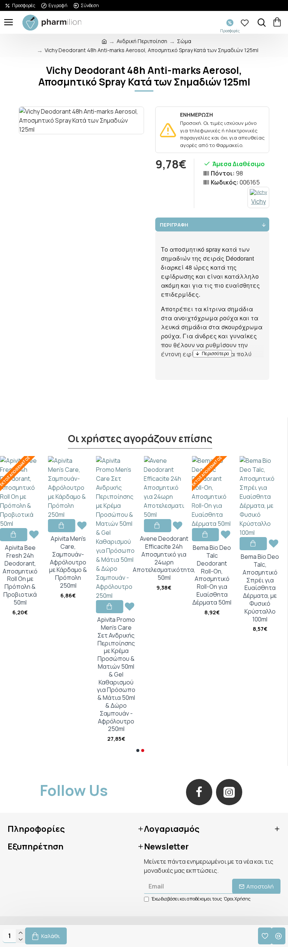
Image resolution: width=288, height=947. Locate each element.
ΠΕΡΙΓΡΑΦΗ (174, 224)
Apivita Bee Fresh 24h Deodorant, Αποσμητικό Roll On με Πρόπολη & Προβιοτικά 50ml (20, 575)
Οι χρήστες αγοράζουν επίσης (140, 438)
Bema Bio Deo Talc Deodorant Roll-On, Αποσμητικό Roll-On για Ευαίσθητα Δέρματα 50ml (211, 575)
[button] (137, 750)
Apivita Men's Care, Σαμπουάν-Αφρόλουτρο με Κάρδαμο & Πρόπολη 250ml (68, 562)
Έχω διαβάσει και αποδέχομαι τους (201, 899)
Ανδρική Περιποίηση (142, 41)
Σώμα (184, 41)
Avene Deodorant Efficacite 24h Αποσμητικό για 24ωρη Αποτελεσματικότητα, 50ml (164, 558)
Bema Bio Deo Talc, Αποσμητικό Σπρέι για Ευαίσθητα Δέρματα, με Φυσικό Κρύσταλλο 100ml (260, 588)
